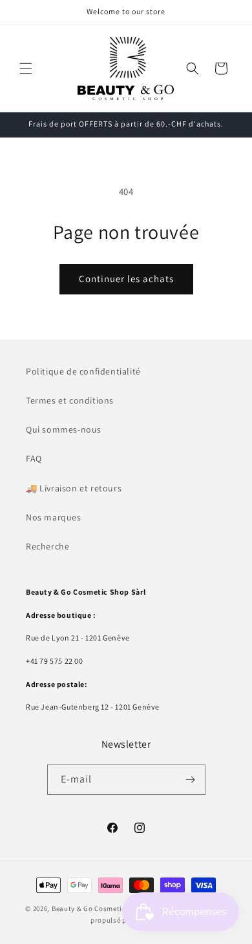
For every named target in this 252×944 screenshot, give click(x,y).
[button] (26, 68)
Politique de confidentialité (83, 371)
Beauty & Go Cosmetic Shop (98, 908)
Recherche (47, 546)
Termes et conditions (70, 400)
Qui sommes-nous (63, 429)
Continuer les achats (126, 278)
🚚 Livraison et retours (73, 488)
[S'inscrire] (190, 779)
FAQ (34, 458)
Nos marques (53, 517)
